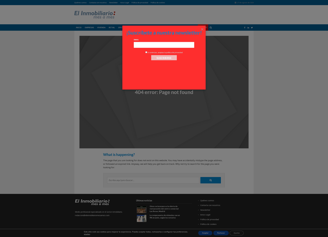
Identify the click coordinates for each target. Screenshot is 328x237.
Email (136, 39)
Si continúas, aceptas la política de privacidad (165, 52)
